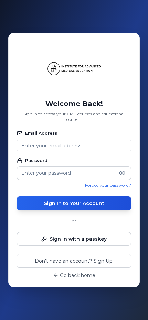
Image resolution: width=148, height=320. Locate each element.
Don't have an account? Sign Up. (74, 261)
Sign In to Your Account (74, 203)
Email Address (41, 133)
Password (36, 160)
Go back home (77, 275)
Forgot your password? (108, 185)
